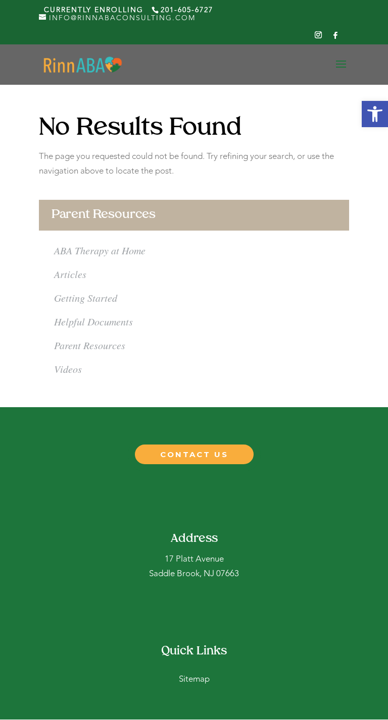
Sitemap (194, 679)
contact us (194, 454)
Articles (70, 274)
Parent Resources (89, 345)
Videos (68, 368)
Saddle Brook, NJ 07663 (194, 573)
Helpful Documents (93, 321)
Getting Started (85, 297)
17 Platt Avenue (194, 559)
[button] (375, 114)
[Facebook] (336, 38)
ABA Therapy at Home (100, 250)
